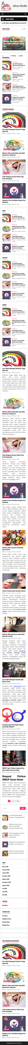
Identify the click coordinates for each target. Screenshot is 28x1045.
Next (18, 801)
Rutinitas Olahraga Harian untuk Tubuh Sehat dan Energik (14, 624)
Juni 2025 (4, 892)
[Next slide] (25, 29)
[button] (2, 14)
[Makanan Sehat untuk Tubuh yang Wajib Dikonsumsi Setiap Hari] (14, 143)
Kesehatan (6, 40)
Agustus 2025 (5, 885)
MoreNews (10, 1043)
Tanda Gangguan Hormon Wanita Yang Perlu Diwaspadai (14, 44)
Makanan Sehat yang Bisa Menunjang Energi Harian (14, 537)
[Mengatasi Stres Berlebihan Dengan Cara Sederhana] (14, 191)
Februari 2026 (5, 870)
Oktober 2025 (5, 879)
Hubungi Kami (5, 925)
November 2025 (6, 876)
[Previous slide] (23, 29)
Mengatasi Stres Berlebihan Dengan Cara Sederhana (6, 99)
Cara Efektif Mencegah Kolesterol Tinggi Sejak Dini (6, 65)
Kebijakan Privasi (6, 919)
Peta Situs (5, 916)
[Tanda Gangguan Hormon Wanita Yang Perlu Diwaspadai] (14, 167)
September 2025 (6, 882)
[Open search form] (25, 14)
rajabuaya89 (17, 686)
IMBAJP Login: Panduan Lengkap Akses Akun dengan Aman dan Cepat (14, 758)
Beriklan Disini (6, 922)
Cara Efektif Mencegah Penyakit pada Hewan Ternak (14, 669)
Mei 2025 (4, 895)
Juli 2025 (4, 888)
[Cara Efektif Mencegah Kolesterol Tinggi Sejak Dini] (14, 120)
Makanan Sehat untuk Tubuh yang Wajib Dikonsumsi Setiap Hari (6, 76)
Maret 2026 (5, 866)
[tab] (6, 57)
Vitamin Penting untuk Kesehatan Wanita (14, 581)
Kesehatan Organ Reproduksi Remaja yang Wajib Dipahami (14, 715)
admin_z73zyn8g (8, 48)
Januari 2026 (5, 873)
